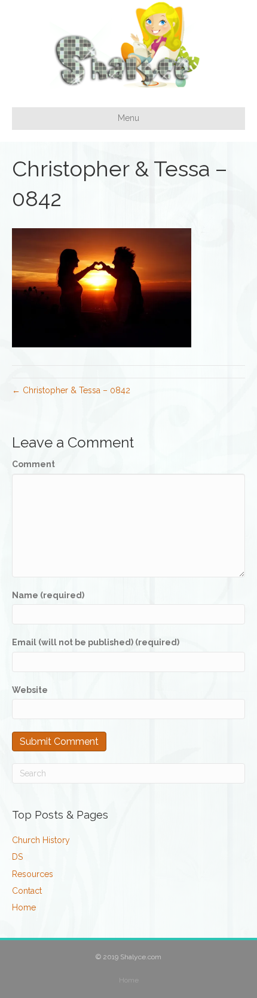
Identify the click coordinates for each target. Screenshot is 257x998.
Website (30, 690)
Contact (27, 891)
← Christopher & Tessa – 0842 (71, 390)
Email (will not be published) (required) (95, 642)
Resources (32, 874)
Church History (41, 840)
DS (17, 857)
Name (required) (48, 595)
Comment (33, 464)
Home (24, 907)
